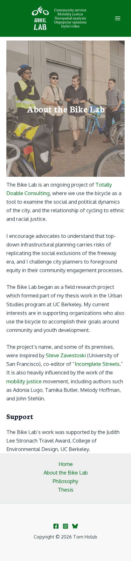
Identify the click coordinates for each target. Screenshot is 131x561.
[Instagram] (65, 526)
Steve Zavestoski (66, 355)
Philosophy (65, 481)
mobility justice (24, 381)
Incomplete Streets (97, 363)
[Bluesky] (75, 526)
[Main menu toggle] (117, 18)
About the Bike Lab (66, 472)
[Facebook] (56, 526)
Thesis (65, 489)
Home (66, 464)
